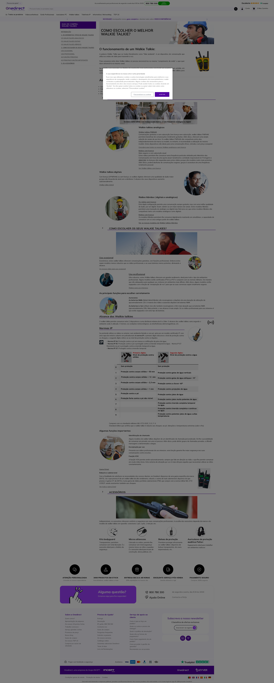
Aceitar (162, 94)
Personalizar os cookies (142, 94)
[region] (138, 84)
